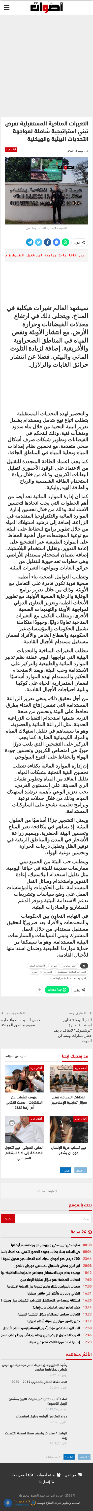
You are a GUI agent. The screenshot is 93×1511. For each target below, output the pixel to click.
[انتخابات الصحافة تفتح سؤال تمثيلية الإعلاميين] (69, 1078)
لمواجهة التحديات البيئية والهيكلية (69, 978)
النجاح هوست (45, 1503)
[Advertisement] (46, 65)
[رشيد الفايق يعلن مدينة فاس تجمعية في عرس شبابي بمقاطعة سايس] (81, 1371)
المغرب (48, 972)
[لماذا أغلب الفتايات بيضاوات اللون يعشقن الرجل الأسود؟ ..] (81, 1405)
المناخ (35, 972)
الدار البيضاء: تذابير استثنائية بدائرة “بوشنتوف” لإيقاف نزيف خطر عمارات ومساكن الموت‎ (73, 1030)
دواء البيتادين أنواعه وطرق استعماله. (41, 1416)
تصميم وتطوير (71, 1503)
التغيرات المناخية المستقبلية (72, 972)
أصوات (54, 965)
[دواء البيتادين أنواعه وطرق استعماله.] (81, 1422)
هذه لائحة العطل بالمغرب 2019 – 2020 (39, 1382)
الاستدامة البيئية (37, 965)
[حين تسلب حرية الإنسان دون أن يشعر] (69, 1129)
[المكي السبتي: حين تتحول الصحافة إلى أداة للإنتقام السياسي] (24, 1129)
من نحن (70, 1475)
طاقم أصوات (46, 1475)
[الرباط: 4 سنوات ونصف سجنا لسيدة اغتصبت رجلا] (81, 1439)
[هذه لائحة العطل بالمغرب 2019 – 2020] (81, 1388)
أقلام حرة (11, 149)
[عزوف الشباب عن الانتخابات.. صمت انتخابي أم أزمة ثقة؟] (24, 1078)
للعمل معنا (19, 1475)
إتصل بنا (44, 1482)
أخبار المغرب (70, 965)
